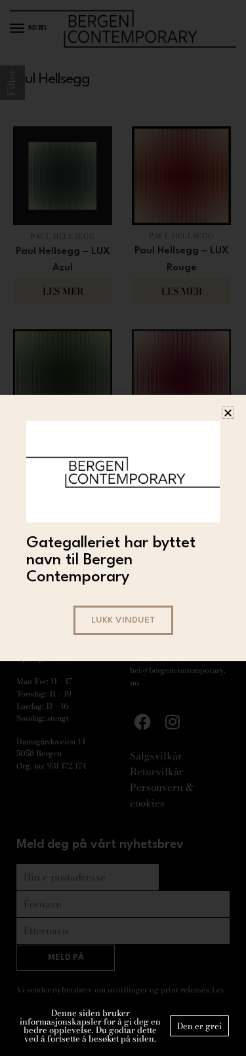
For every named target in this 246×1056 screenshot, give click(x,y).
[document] (123, 528)
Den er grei (199, 1025)
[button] (228, 413)
